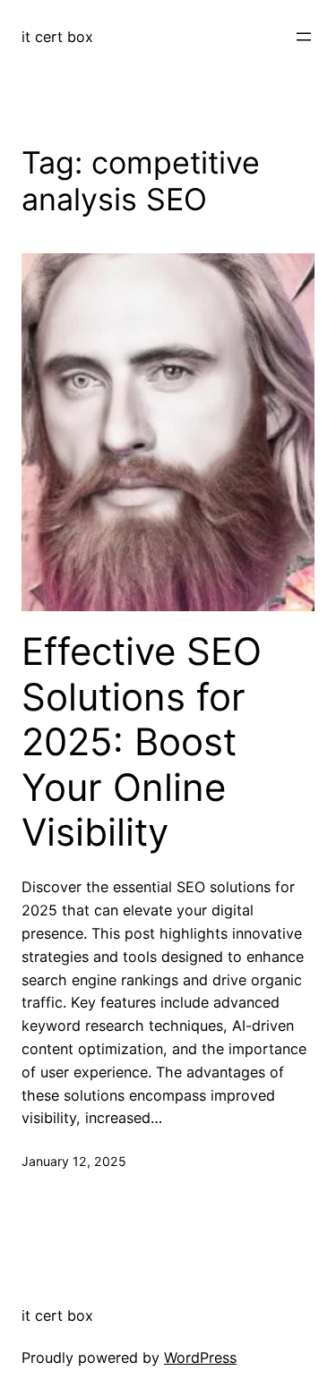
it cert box (57, 37)
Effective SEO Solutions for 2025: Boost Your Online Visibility (142, 742)
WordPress (200, 1357)
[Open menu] (303, 36)
